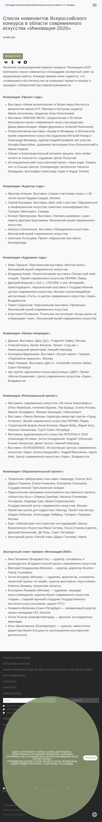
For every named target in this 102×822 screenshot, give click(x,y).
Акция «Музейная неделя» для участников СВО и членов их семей (48, 669)
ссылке (68, 763)
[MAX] (25, 62)
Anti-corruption (14, 675)
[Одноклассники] (12, 62)
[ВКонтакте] (6, 62)
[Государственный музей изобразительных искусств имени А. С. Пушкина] (40, 5)
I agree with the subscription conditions (19, 706)
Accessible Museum (16, 663)
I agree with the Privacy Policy (16, 709)
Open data (10, 681)
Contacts (9, 687)
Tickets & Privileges (16, 658)
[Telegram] (19, 62)
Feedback (9, 718)
